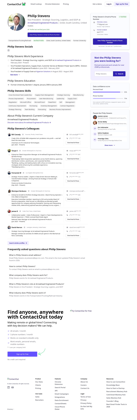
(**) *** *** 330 (75, 195)
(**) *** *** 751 (75, 215)
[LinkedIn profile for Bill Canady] (22, 134)
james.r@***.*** (75, 211)
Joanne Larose (103, 116)
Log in (109, 4)
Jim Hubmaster (103, 127)
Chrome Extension (52, 4)
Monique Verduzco (19, 191)
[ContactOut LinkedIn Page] (8, 397)
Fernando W (16, 173)
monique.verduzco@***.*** (78, 191)
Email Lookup (36, 4)
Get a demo (97, 4)
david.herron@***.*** (77, 227)
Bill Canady (16, 134)
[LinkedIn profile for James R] (20, 211)
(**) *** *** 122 (75, 177)
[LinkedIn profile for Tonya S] (20, 150)
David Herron (17, 227)
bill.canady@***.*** (76, 134)
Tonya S (15, 151)
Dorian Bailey (102, 122)
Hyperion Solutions (43, 71)
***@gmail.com (102, 24)
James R (15, 211)
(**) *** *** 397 (75, 154)
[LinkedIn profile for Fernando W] (23, 173)
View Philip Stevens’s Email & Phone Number (109, 41)
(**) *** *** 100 (75, 231)
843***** (100, 32)
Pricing (66, 4)
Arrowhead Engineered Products (43, 22)
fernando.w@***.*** (77, 173)
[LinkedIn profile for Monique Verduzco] (28, 191)
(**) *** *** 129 (75, 138)
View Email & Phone (73, 142)
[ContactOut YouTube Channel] (12, 397)
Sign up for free (122, 4)
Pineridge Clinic (103, 138)
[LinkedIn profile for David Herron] (24, 227)
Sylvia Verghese (103, 133)
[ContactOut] (17, 4)
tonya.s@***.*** (75, 151)
